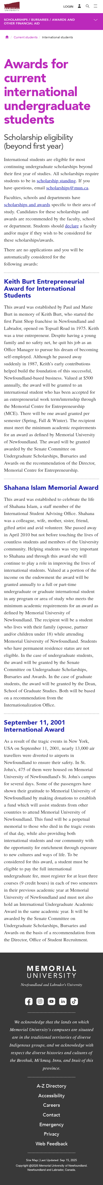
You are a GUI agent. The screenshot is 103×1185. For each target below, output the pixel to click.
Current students (26, 37)
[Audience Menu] (79, 6)
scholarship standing (56, 180)
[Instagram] (40, 1001)
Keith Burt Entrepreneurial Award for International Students (44, 288)
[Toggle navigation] (95, 6)
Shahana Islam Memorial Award (51, 487)
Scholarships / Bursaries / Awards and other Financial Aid (39, 21)
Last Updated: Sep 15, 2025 (58, 1160)
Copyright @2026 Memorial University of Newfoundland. (51, 1165)
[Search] (87, 6)
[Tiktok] (74, 1001)
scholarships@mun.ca (67, 187)
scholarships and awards (27, 204)
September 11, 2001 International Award (34, 726)
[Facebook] (28, 1001)
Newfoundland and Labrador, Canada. (51, 1169)
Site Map (32, 1160)
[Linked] (63, 1001)
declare (72, 225)
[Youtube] (51, 1001)
